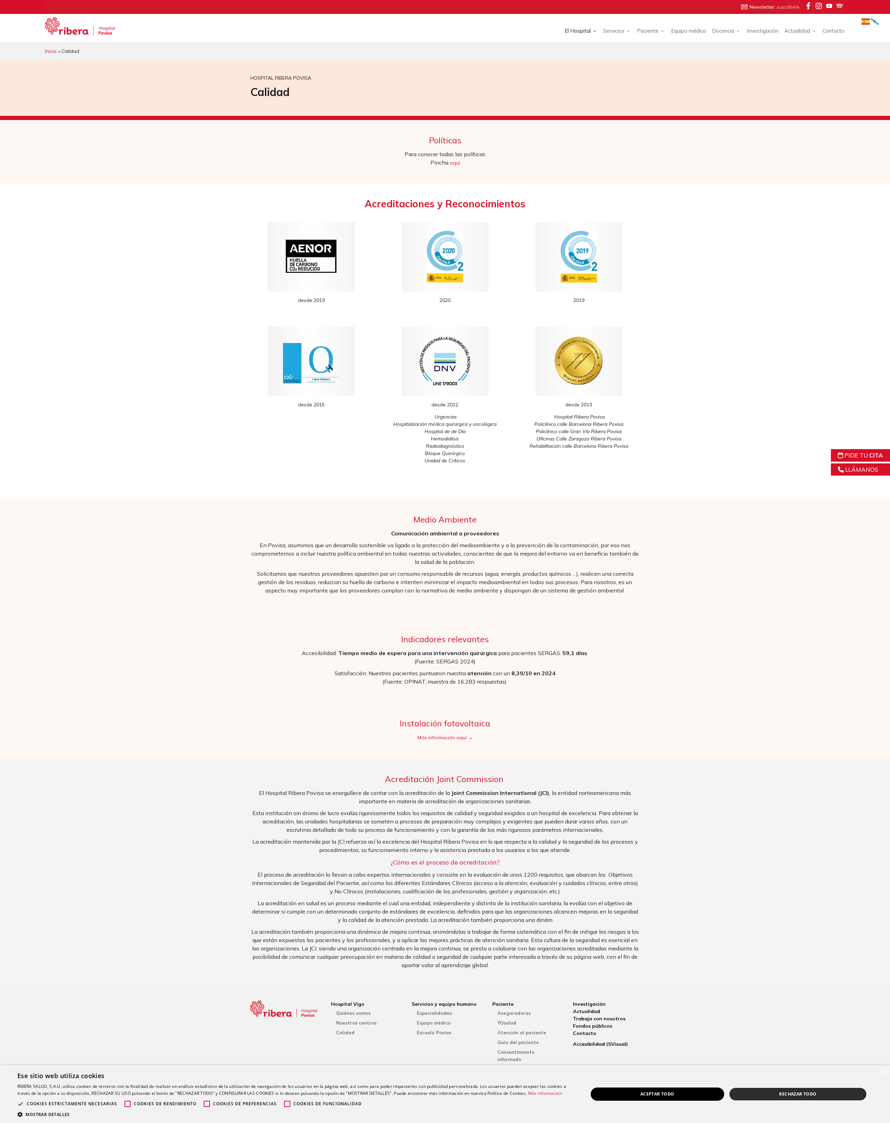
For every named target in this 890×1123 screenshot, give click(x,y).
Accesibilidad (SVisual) (600, 1044)
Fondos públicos (592, 1026)
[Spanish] (866, 21)
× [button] (882, 1072)
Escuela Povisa (434, 1032)
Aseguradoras (514, 1013)
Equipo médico (688, 30)
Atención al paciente (521, 1032)
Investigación (762, 30)
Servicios (613, 30)
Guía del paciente (518, 1042)
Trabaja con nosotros (599, 1019)
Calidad (345, 1032)
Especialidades (434, 1013)
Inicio (51, 51)
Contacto (833, 30)
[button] (294, 1114)
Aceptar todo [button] (657, 1094)
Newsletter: (775, 7)
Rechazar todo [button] (797, 1094)
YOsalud (506, 1023)
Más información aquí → (445, 737)
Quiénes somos (353, 1013)
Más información (545, 1093)
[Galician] (875, 21)
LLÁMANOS (861, 469)
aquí (455, 163)
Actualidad (586, 1011)
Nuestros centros (356, 1023)
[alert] (445, 1094)
